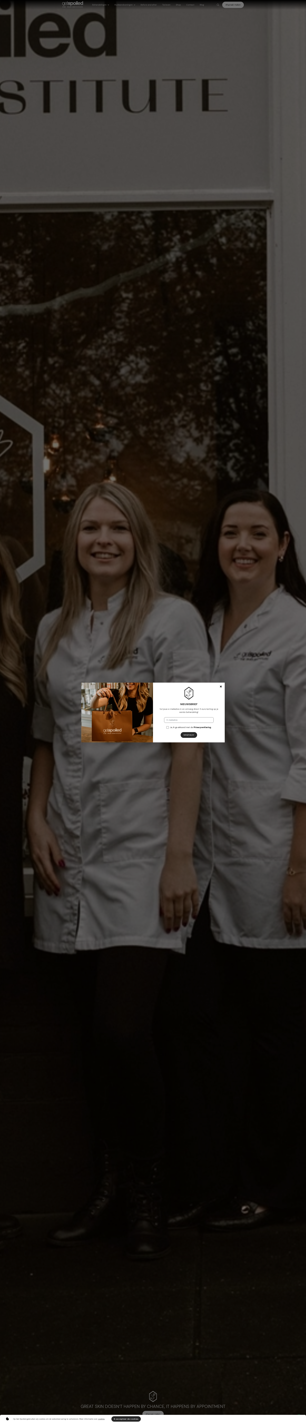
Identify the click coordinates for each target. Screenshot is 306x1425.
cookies (101, 1419)
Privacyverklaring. (202, 727)
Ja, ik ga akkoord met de (190, 727)
